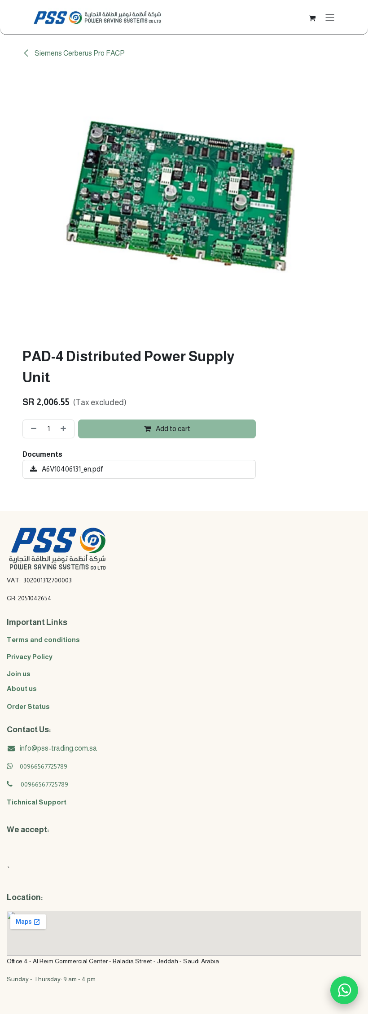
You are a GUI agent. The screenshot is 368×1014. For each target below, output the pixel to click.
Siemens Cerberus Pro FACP (79, 53)
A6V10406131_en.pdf (71, 469)
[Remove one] (32, 429)
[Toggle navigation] (330, 17)
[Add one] (65, 429)
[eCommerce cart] (312, 17)
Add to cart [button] (172, 429)
